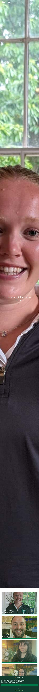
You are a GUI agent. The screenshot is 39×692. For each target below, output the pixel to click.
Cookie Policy (17, 690)
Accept (19, 685)
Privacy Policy (21, 690)
